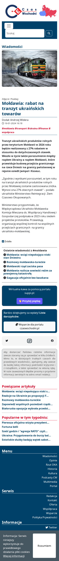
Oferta (53, 504)
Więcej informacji (14, 556)
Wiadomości (49, 456)
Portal (53, 486)
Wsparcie (51, 513)
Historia (52, 469)
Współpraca (50, 509)
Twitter (53, 527)
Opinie (53, 460)
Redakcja (51, 496)
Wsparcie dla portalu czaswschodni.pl (30, 326)
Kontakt (52, 500)
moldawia (9, 128)
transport (22, 128)
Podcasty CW (49, 477)
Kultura (52, 473)
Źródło (7, 241)
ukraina (33, 128)
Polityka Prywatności (44, 517)
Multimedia (50, 481)
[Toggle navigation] (8, 26)
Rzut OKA (51, 464)
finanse (44, 128)
